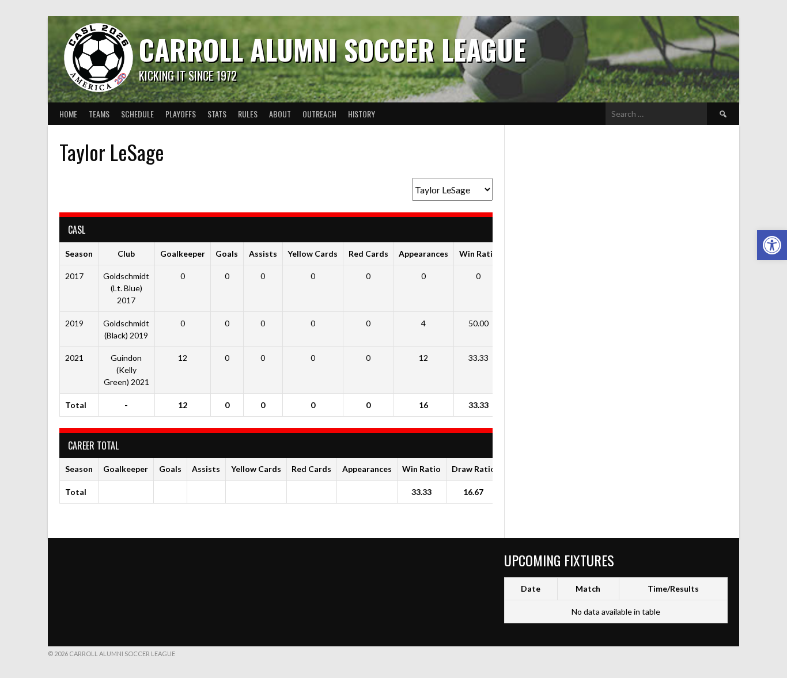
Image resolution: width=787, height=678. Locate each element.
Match (588, 588)
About (280, 114)
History (361, 114)
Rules (248, 114)
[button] (772, 245)
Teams (99, 114)
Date (530, 588)
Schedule (137, 114)
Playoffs (180, 114)
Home (68, 114)
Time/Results (673, 588)
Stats (216, 114)
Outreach (319, 114)
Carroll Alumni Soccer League (332, 49)
